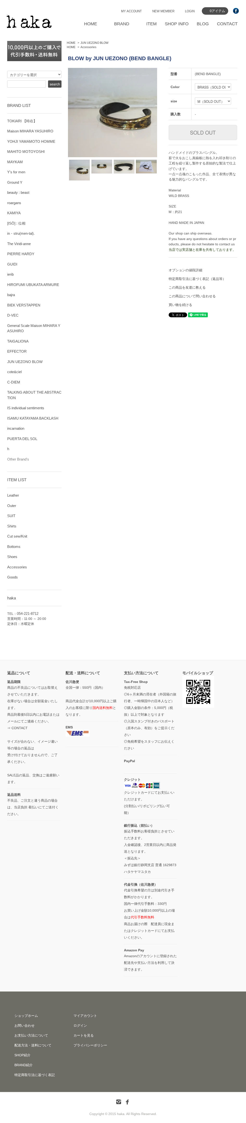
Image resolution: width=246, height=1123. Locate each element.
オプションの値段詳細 (185, 270)
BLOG (203, 23)
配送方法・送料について (32, 1045)
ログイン (80, 1025)
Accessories (88, 47)
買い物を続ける (180, 305)
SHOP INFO (177, 23)
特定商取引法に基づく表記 (34, 1075)
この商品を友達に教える (187, 287)
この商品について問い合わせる (192, 296)
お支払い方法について (31, 1035)
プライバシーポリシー (90, 1045)
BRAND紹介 (23, 1065)
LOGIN (190, 11)
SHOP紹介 (22, 1055)
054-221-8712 (27, 613)
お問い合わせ (24, 1025)
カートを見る (84, 1035)
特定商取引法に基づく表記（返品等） (197, 279)
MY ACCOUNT (131, 11)
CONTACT (227, 23)
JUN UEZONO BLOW (94, 43)
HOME (90, 23)
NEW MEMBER (163, 11)
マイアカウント (85, 1016)
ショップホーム (26, 1016)
